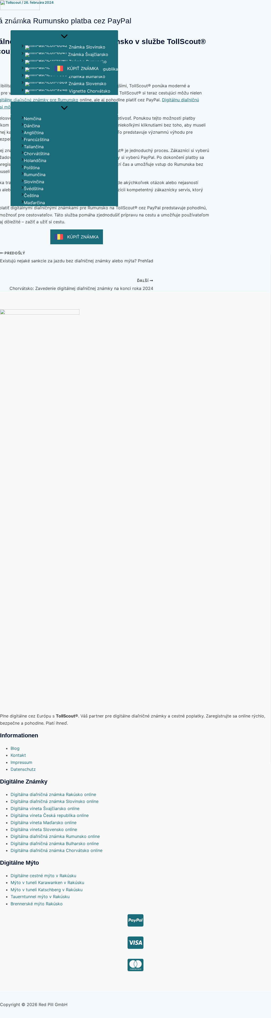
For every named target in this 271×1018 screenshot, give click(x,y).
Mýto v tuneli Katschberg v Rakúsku (47, 889)
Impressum (21, 762)
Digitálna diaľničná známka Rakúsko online (53, 794)
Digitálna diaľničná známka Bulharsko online (55, 843)
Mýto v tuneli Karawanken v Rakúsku (47, 882)
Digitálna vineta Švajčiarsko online (45, 808)
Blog (15, 748)
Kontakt (18, 755)
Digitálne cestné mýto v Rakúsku (43, 875)
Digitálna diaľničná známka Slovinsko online (54, 801)
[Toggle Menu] (64, 36)
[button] (64, 26)
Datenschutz (23, 769)
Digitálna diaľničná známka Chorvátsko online (56, 850)
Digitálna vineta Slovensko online (44, 829)
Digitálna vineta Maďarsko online (43, 822)
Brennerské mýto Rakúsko (37, 903)
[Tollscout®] (20, 6)
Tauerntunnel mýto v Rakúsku (40, 896)
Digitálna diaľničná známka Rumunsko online (55, 836)
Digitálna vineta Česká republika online (50, 815)
